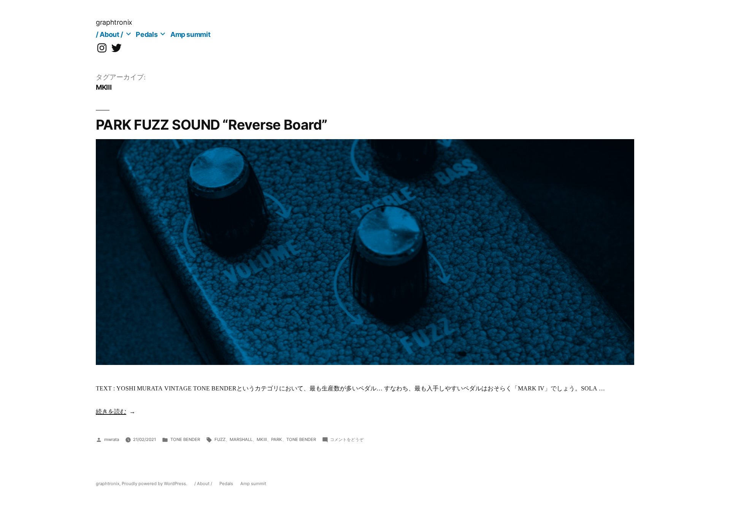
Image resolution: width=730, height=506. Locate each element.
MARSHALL (241, 439)
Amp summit (190, 34)
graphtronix (114, 22)
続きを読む (111, 412)
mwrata (111, 439)
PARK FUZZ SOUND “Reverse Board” (211, 124)
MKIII (262, 439)
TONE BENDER (185, 439)
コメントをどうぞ (346, 439)
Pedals (146, 34)
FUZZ (219, 439)
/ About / (109, 34)
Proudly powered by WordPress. (155, 483)
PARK (276, 439)
